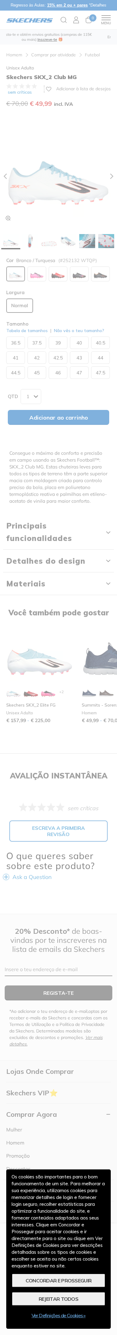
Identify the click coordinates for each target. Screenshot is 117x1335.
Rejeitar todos (58, 1299)
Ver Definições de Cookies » (59, 1315)
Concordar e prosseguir (59, 1280)
